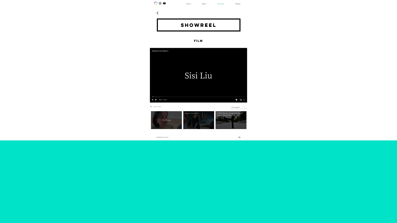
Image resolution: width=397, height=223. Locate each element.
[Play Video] (199, 120)
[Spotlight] (155, 3)
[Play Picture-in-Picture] (240, 99)
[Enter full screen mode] (244, 99)
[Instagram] (160, 3)
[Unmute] (156, 99)
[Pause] (152, 99)
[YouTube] (164, 3)
